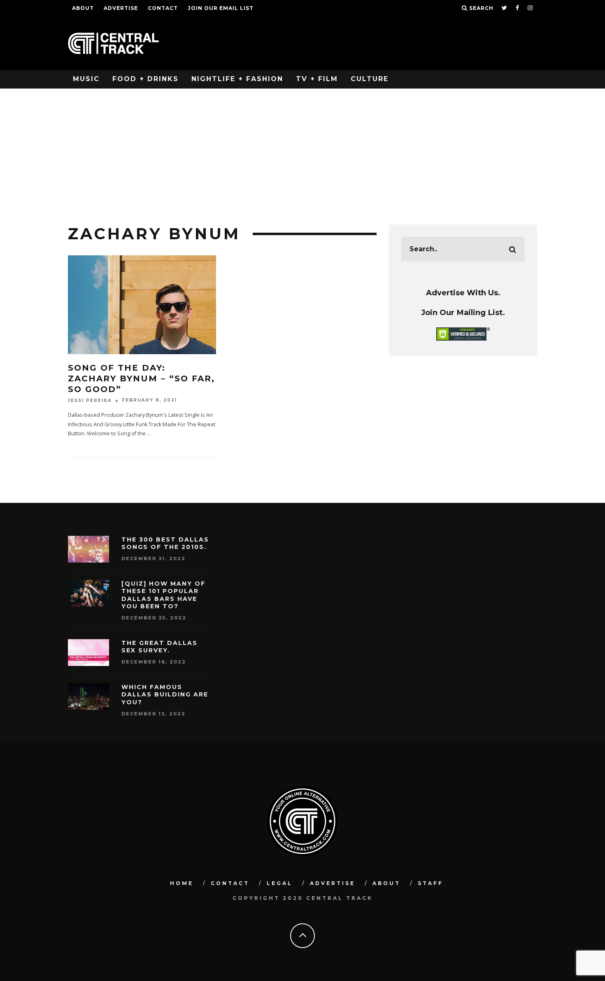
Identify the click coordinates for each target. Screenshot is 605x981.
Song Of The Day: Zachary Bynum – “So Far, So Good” (141, 378)
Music (86, 79)
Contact (163, 8)
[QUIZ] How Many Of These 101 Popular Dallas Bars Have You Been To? (163, 595)
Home (181, 883)
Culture (370, 79)
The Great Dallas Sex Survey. (159, 646)
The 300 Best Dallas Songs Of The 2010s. (165, 543)
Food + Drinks (145, 79)
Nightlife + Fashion (237, 79)
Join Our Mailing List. (463, 312)
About (83, 8)
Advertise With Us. (463, 292)
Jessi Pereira (90, 400)
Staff (430, 883)
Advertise (121, 8)
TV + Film (317, 79)
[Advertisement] (302, 150)
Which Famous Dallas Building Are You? (164, 694)
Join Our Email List (221, 8)
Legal (280, 883)
